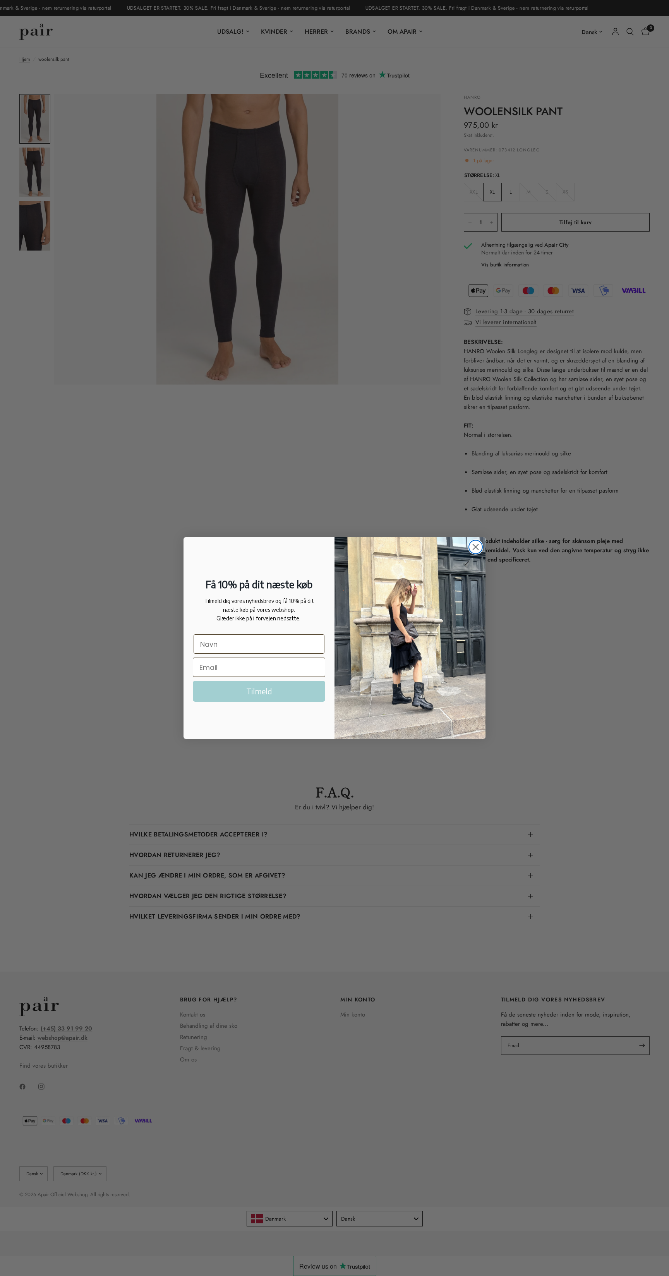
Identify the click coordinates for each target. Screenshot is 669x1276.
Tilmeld (259, 691)
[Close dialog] (475, 547)
